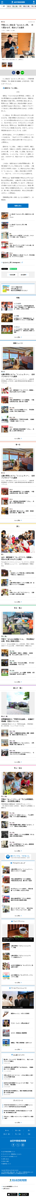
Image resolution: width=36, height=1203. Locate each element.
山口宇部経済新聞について (9, 1151)
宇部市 (8, 30)
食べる (9, 6)
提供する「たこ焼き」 (12, 88)
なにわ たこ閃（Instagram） (12, 262)
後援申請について (7, 1163)
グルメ (3, 30)
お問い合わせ (6, 1159)
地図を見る (18, 206)
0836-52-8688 (16, 81)
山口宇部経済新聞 (18, 2)
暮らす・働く (27, 6)
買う (21, 6)
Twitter (18, 1145)
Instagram (23, 1145)
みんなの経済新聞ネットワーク (18, 1180)
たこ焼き (13, 30)
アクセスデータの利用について (10, 1156)
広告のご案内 (6, 1161)
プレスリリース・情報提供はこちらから (12, 1154)
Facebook (13, 1145)
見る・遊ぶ (15, 6)
